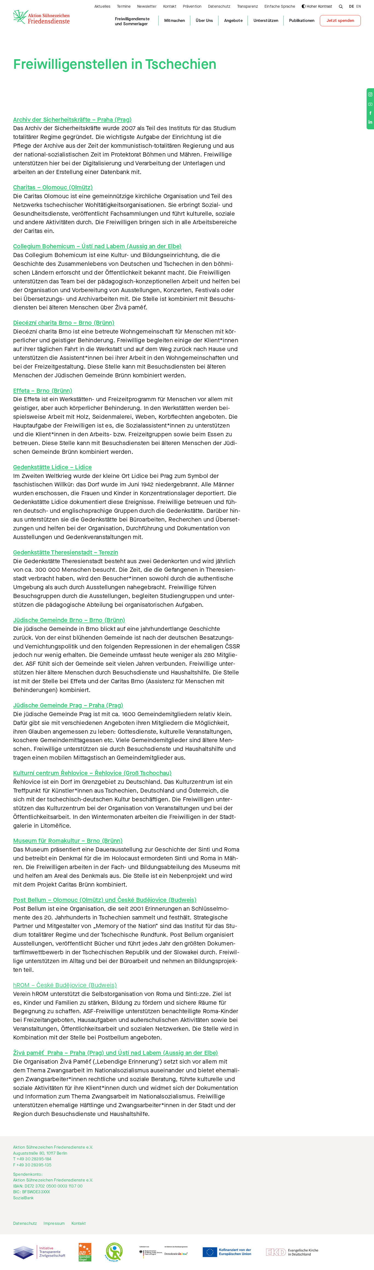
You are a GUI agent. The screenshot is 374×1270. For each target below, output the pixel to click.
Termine (124, 6)
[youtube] (370, 104)
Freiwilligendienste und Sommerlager (132, 21)
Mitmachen (174, 20)
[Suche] (341, 6)
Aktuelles (102, 6)
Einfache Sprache (279, 6)
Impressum (54, 1223)
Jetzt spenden (340, 20)
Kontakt (169, 6)
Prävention (192, 6)
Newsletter (146, 6)
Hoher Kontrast (319, 6)
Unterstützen (266, 20)
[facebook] (370, 113)
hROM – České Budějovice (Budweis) (65, 985)
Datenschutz (219, 6)
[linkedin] (370, 122)
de (351, 6)
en (358, 6)
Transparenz (247, 6)
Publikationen (301, 20)
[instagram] (370, 95)
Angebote (233, 20)
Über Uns (204, 20)
